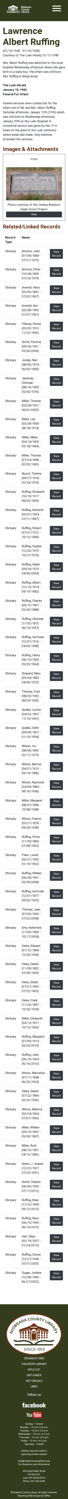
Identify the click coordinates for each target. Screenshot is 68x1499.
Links (34, 1386)
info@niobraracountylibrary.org (34, 1461)
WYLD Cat (34, 1369)
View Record (56, 253)
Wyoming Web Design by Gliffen (34, 1496)
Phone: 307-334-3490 (34, 1481)
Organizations (34, 1358)
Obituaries (34, 1375)
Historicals (34, 1380)
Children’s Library (34, 1364)
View (34, 214)
